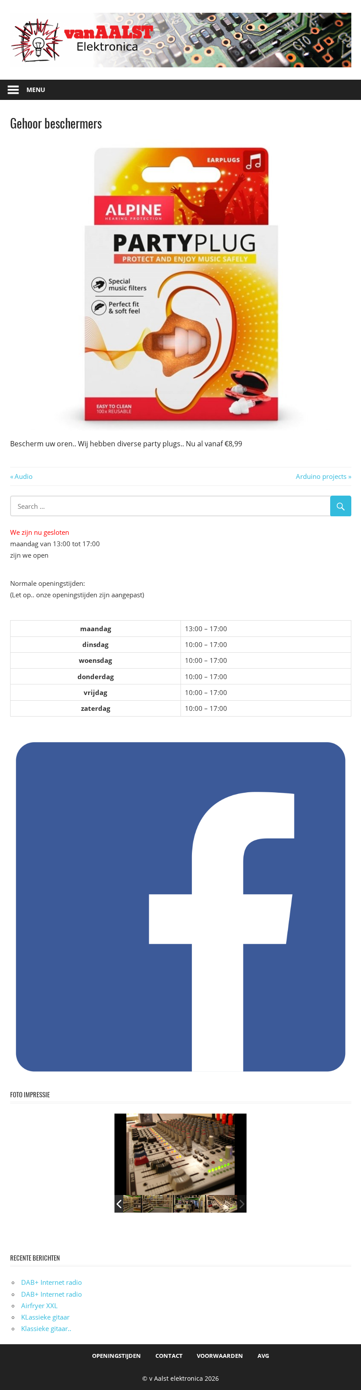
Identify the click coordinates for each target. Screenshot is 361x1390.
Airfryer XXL (39, 1305)
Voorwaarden (220, 1356)
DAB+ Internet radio (51, 1282)
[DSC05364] (221, 1203)
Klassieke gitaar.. (46, 1328)
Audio (23, 476)
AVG (263, 1356)
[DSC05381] (189, 1203)
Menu (35, 89)
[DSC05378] (157, 1203)
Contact (169, 1356)
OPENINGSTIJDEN (116, 1356)
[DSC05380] (125, 1203)
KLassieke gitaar (45, 1317)
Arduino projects (321, 476)
